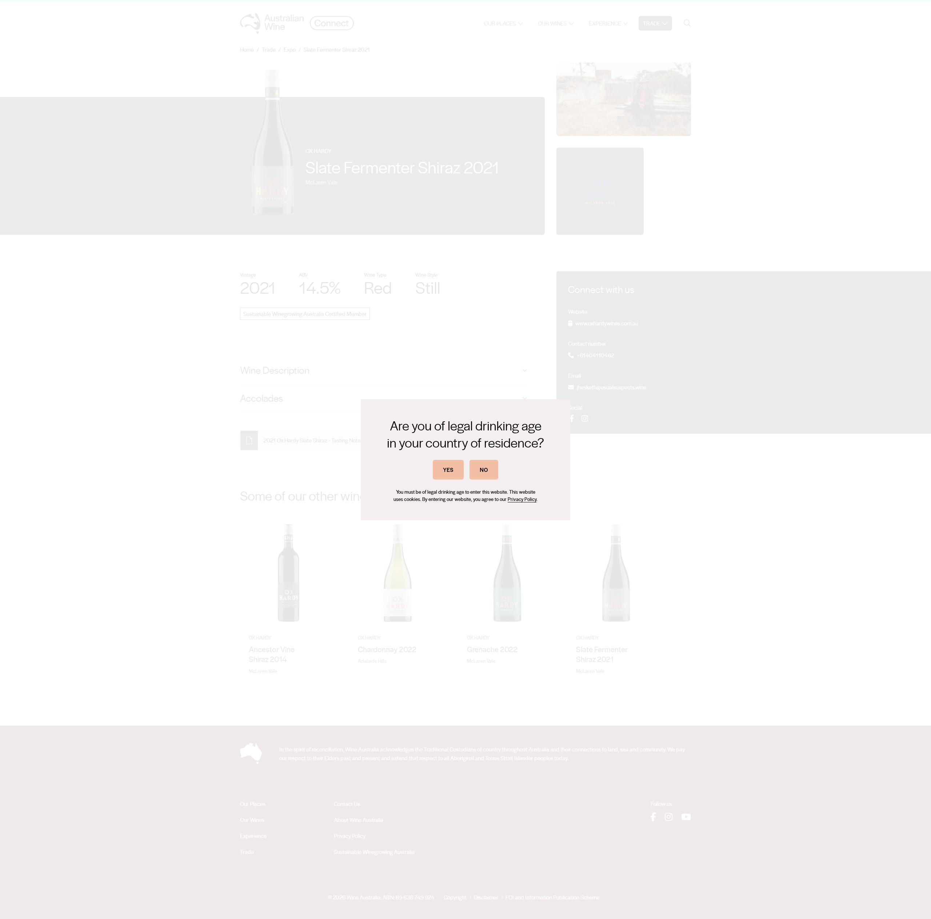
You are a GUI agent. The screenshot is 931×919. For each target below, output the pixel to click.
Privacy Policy (522, 498)
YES (448, 469)
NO (484, 469)
